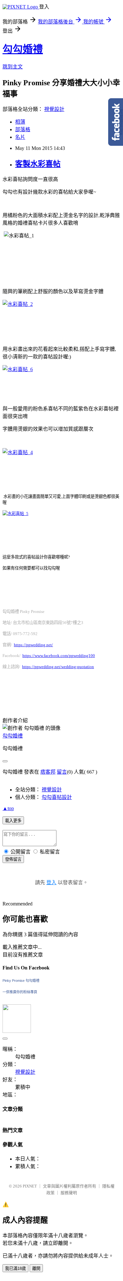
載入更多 (13, 820)
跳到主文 (13, 66)
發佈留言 (13, 859)
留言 (62, 772)
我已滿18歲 (15, 1268)
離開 (36, 1268)
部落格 (22, 129)
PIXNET (30, 1186)
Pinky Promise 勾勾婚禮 (21, 980)
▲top (8, 808)
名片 (20, 137)
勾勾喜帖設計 (57, 797)
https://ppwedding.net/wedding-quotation (58, 666)
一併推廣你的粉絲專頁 (20, 992)
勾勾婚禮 (23, 49)
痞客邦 (48, 772)
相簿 (20, 122)
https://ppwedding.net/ (33, 644)
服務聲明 (69, 1192)
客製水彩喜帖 (38, 164)
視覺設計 (54, 109)
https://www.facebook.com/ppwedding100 (58, 655)
